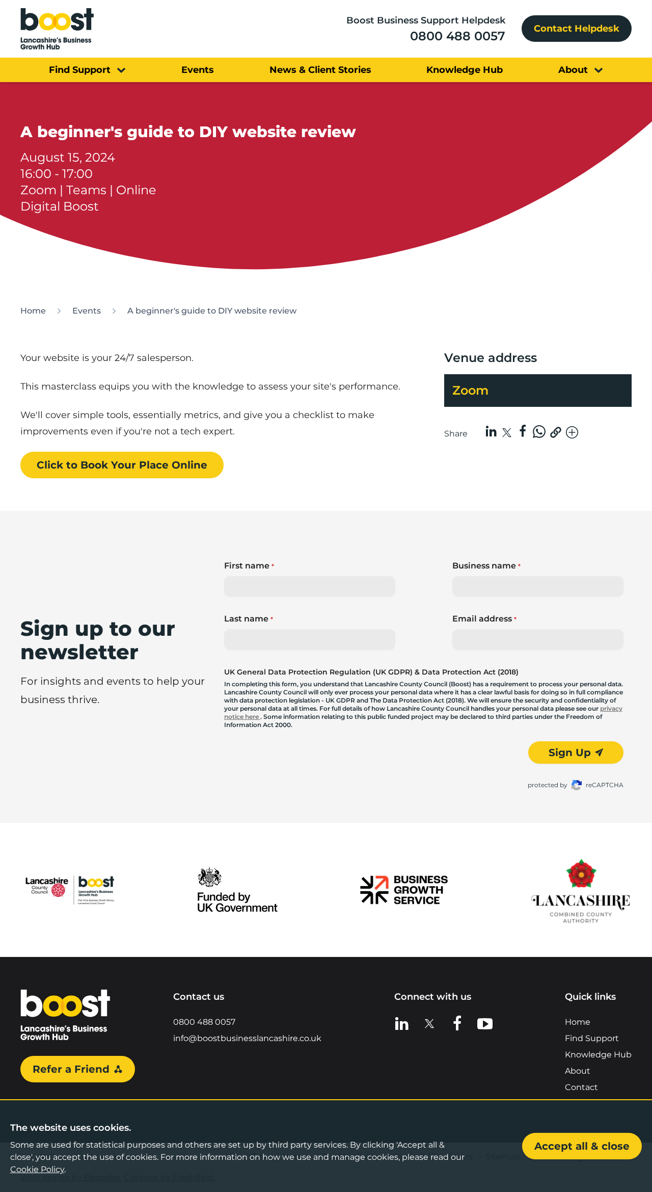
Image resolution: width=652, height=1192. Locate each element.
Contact (581, 1087)
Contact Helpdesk (576, 28)
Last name (248, 619)
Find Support (592, 1038)
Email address (484, 619)
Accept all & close (582, 1146)
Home (33, 311)
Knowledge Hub (598, 1054)
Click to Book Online (122, 465)
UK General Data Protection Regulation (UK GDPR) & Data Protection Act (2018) (371, 672)
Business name (486, 566)
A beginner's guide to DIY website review (211, 311)
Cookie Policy (37, 1169)
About (577, 1071)
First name (249, 566)
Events (86, 311)
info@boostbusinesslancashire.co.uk (247, 1038)
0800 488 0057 (457, 36)
